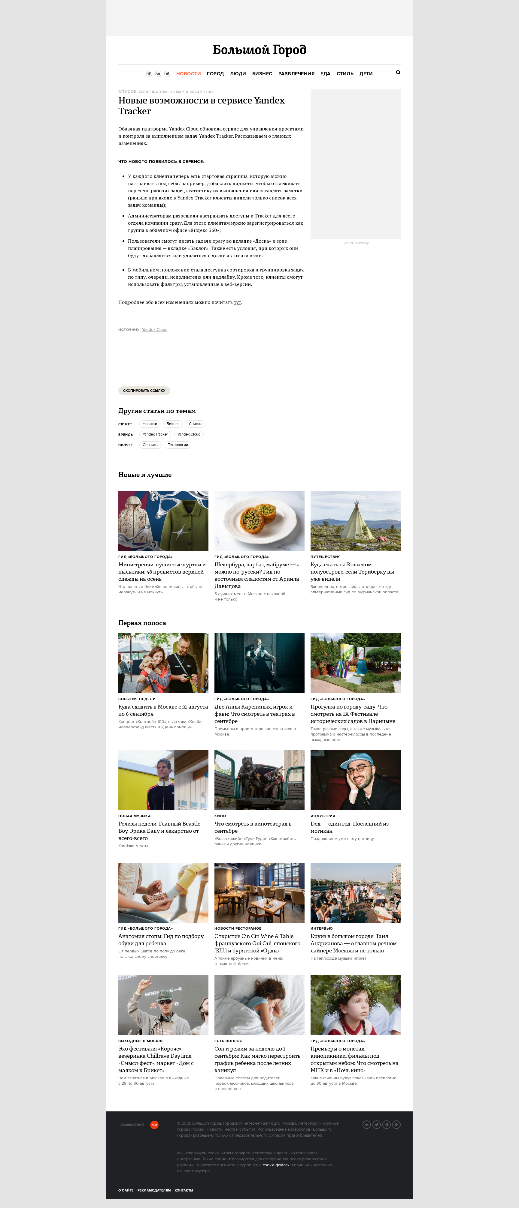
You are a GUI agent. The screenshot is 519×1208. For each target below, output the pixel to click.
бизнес (173, 423)
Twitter (380, 1124)
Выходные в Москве (141, 1041)
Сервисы (150, 444)
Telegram (390, 1124)
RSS (400, 1124)
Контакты (184, 1191)
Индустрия (323, 816)
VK (370, 1124)
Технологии (178, 444)
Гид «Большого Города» (145, 557)
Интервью (322, 928)
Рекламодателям (154, 1191)
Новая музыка (134, 816)
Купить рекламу (356, 243)
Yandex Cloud (155, 329)
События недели (137, 699)
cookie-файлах (276, 1165)
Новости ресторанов (238, 928)
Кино (220, 816)
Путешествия (326, 557)
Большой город (132, 1125)
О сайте (126, 1191)
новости (150, 423)
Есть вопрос (228, 1041)
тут (237, 302)
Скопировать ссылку (144, 390)
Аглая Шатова (153, 92)
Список (127, 91)
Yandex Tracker (155, 434)
